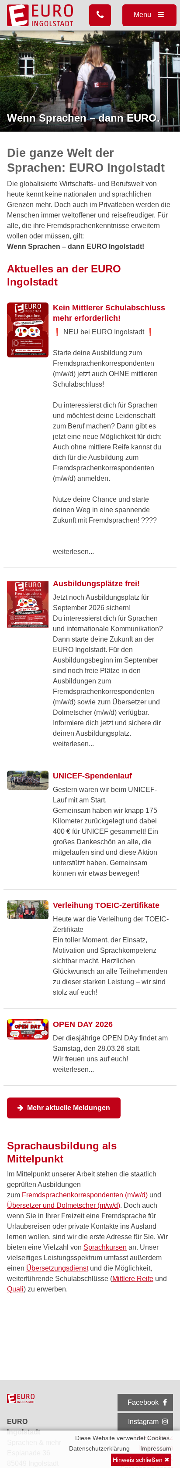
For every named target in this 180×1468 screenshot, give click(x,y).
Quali (15, 1289)
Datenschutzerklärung (99, 1448)
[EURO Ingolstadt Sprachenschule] (40, 15)
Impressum (155, 1448)
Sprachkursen (105, 1247)
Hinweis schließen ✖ (141, 1459)
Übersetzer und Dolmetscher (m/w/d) (63, 1205)
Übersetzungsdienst (57, 1268)
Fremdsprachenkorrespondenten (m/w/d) (85, 1195)
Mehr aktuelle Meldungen (67, 1107)
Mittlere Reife (132, 1278)
